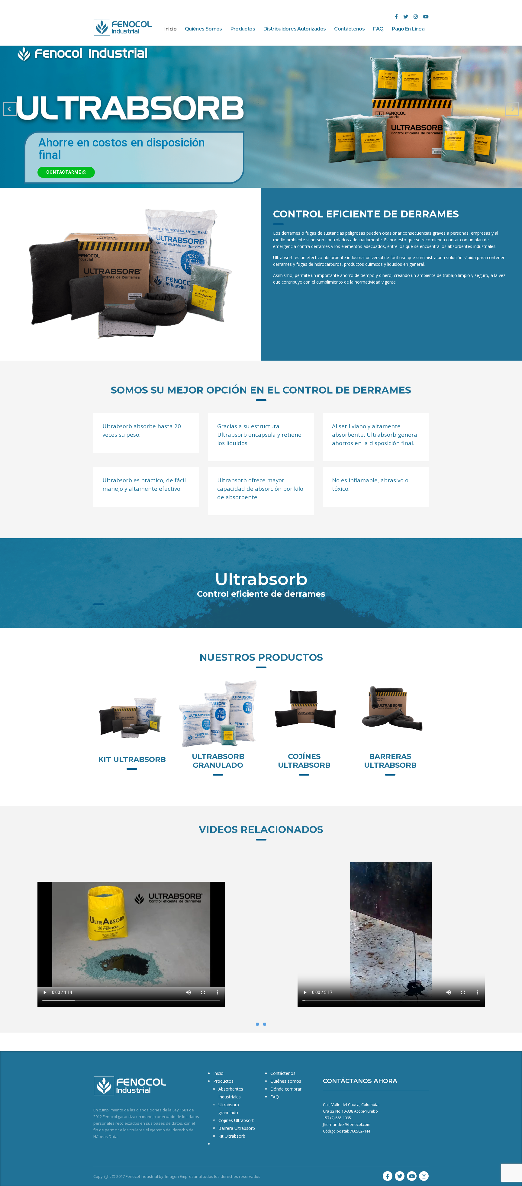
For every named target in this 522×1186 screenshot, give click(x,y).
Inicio (170, 29)
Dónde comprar (285, 1089)
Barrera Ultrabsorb (236, 1128)
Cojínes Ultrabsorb (304, 761)
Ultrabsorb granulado (218, 761)
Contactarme (64, 172)
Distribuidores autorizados (294, 29)
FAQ (378, 29)
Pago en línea (408, 29)
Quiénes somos (203, 29)
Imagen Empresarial (183, 1176)
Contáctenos (349, 29)
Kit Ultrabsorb (132, 759)
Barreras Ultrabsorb (390, 761)
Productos (242, 29)
